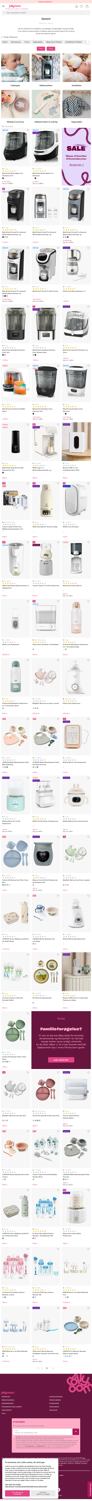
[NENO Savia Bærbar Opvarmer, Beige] (33, 531)
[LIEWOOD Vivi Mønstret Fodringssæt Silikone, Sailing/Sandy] (70, 1356)
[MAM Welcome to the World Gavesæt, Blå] (68, 1297)
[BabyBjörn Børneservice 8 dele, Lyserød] (33, 708)
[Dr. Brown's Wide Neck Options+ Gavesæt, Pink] (35, 1297)
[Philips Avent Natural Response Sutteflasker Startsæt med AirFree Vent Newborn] (33, 1356)
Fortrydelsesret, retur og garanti (12, 1406)
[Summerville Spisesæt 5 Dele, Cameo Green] (7, 885)
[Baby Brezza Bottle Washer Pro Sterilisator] (5, 178)
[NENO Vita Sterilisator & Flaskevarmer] (33, 826)
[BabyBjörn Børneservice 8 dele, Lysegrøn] (35, 708)
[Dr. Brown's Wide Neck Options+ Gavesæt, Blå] (33, 1297)
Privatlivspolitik (54, 1403)
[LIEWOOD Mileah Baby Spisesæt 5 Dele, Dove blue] (7, 767)
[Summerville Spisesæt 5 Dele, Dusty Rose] (9, 885)
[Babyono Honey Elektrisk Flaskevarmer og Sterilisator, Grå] (33, 885)
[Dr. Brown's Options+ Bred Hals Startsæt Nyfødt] (3, 1002)
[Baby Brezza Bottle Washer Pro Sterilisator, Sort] (3, 178)
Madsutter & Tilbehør (54, 42)
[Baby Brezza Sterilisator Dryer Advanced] (35, 414)
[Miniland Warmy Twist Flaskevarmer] (63, 767)
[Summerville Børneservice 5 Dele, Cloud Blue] (3, 885)
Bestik (5, 42)
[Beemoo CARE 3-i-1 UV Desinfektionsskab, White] (63, 472)
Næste (53, 1368)
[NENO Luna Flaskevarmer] (3, 649)
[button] (3, 6)
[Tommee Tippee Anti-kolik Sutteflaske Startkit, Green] (33, 1179)
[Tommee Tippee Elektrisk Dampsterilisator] (63, 1120)
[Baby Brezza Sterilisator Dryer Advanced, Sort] (33, 414)
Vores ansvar (53, 1410)
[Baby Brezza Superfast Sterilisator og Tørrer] (63, 355)
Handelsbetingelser (7, 1403)
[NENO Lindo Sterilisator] (63, 531)
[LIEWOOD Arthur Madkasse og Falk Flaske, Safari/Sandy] (3, 944)
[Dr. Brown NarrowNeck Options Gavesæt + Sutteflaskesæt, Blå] (33, 1238)
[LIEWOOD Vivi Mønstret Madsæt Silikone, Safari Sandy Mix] (65, 1356)
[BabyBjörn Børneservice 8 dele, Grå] (37, 708)
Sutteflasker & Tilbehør (74, 42)
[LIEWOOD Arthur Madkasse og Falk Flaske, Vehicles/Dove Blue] (3, 1238)
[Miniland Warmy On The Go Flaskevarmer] (3, 826)
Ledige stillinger (7, 1410)
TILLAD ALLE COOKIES (17, 1493)
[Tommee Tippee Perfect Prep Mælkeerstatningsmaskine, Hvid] (3, 531)
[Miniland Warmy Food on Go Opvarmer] (63, 826)
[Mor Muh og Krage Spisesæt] (33, 1002)
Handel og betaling (55, 1400)
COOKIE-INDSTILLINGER (43, 1493)
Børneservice (16, 42)
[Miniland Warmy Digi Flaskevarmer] (63, 944)
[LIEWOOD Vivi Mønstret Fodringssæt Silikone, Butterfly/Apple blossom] (68, 1356)
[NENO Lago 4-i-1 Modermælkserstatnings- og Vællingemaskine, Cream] (33, 472)
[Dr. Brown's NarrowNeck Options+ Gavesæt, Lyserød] (35, 1238)
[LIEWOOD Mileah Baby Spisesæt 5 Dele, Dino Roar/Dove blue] (5, 767)
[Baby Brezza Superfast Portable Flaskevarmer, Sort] (3, 472)
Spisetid (50, 23)
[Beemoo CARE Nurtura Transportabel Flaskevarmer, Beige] (63, 1002)
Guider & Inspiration (8, 1400)
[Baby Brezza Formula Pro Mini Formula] (33, 296)
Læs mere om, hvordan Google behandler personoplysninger (26, 1486)
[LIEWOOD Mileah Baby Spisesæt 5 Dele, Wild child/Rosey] (3, 767)
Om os (4, 1413)
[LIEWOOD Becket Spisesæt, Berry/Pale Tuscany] (35, 944)
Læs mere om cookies (13, 1484)
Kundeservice (6, 1396)
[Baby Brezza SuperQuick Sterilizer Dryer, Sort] (3, 355)
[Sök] (4, 12)
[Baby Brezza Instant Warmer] (63, 590)
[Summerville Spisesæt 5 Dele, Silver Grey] (5, 885)
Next (88, 42)
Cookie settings (54, 1406)
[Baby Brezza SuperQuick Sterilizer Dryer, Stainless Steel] (5, 355)
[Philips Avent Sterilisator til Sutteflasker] (33, 649)
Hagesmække (37, 42)
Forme (27, 42)
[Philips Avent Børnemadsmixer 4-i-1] (63, 296)
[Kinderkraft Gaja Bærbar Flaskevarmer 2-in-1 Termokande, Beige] (63, 649)
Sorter (51, 49)
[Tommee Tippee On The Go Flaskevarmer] (33, 590)
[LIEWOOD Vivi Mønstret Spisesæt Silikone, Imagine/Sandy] (63, 1356)
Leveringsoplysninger (56, 1396)
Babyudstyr (42, 23)
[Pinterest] (58, 1490)
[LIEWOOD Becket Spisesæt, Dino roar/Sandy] (33, 944)
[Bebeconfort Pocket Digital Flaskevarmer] (63, 1238)
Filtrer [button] (41, 49)
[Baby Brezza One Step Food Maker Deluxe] (3, 414)
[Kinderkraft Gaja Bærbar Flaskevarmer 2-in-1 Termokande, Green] (65, 649)
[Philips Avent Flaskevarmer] (63, 708)
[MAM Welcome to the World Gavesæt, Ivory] (63, 1297)
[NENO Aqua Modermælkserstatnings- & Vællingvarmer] (3, 590)
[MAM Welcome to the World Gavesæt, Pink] (65, 1297)
